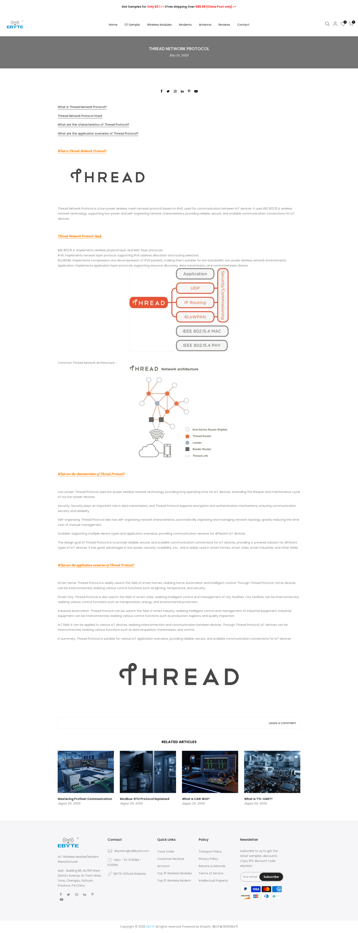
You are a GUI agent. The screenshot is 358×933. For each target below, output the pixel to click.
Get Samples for (143, 7)
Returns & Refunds (212, 866)
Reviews (224, 25)
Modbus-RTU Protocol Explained (144, 799)
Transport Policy (210, 851)
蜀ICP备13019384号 (225, 927)
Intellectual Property (213, 880)
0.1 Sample (132, 25)
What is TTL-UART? (258, 799)
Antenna (205, 25)
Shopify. (205, 927)
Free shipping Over (201, 7)
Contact (243, 25)
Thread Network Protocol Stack (80, 116)
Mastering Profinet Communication (85, 799)
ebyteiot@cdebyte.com (131, 851)
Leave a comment (282, 723)
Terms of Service (211, 873)
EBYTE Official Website (130, 874)
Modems (185, 25)
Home (113, 25)
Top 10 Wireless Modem (174, 880)
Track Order (165, 851)
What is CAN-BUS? (196, 799)
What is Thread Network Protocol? (82, 107)
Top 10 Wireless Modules (174, 873)
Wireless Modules (159, 25)
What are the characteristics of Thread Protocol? (93, 125)
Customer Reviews (170, 859)
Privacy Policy (208, 859)
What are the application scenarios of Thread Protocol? (98, 133)
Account (163, 866)
